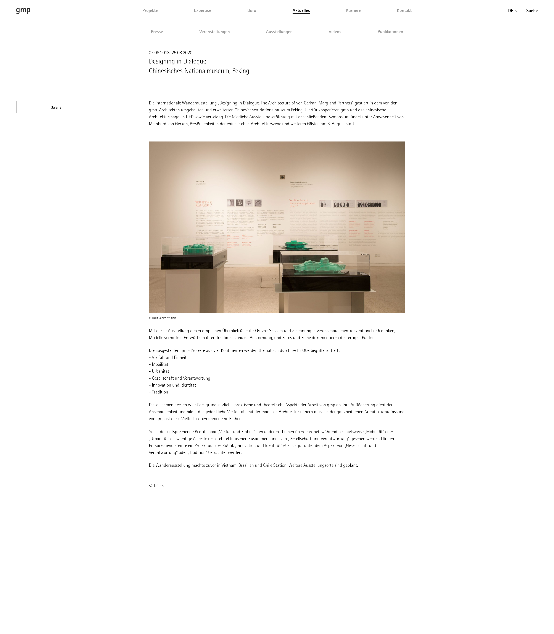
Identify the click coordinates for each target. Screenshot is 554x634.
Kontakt (404, 10)
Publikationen (390, 31)
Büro (251, 10)
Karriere (353, 10)
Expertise (202, 10)
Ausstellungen (279, 31)
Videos (335, 31)
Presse (157, 31)
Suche (532, 10)
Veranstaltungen (214, 31)
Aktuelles (301, 10)
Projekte (150, 10)
